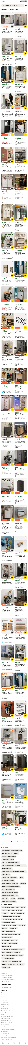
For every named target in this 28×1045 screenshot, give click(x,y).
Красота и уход (4, 1008)
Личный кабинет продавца (7, 975)
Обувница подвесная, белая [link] (7, 830)
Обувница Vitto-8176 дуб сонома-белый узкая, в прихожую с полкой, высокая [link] (19, 415)
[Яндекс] (11, 1039)
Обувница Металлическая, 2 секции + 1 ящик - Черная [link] (19, 194)
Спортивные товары (5, 1018)
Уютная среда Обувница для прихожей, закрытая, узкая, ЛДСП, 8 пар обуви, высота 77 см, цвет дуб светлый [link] (7, 638)
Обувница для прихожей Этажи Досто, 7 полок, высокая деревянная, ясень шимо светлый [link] (7, 556)
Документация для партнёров (8, 979)
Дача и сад (3, 1012)
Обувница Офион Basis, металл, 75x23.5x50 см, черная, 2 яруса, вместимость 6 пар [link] (7, 333)
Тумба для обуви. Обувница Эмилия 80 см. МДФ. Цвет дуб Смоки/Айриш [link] (20, 59)
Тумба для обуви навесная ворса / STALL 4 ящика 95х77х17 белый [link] (20, 803)
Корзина (19, 1043)
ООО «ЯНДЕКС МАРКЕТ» (10, 1037)
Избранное (14, 1043)
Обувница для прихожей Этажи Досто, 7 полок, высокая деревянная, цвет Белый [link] (7, 665)
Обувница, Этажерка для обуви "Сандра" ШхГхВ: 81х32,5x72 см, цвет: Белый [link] (20, 665)
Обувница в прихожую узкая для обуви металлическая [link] (7, 498)
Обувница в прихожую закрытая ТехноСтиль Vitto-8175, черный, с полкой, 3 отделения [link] (20, 583)
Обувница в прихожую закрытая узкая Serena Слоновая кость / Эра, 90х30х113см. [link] (20, 442)
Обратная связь (4, 1031)
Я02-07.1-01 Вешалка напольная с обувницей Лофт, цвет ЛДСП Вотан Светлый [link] (7, 583)
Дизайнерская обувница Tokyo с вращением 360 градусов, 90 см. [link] (7, 114)
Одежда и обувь (5, 1002)
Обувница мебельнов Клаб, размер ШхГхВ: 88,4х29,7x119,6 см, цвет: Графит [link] (7, 442)
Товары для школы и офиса (7, 1016)
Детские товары (5, 1024)
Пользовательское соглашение (8, 1029)
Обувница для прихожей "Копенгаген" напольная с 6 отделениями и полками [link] (20, 253)
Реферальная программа (6, 987)
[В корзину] (12, 26)
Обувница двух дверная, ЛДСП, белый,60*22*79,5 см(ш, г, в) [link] (7, 803)
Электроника (4, 1000)
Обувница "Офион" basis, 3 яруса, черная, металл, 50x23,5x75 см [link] (7, 388)
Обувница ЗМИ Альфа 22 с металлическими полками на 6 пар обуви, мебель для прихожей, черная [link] (7, 748)
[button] (26, 6)
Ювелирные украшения (6, 1026)
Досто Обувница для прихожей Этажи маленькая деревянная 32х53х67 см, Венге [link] (20, 830)
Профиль (25, 1043)
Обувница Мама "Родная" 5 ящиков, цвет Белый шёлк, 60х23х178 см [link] (20, 225)
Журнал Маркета (5, 1035)
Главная (3, 1043)
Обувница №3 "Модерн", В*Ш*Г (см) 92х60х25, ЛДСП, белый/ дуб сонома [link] (20, 748)
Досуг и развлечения (6, 992)
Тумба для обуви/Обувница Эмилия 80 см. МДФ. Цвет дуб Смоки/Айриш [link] (20, 32)
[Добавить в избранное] (12, 13)
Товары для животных (6, 1020)
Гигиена (3, 998)
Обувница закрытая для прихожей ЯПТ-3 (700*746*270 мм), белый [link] (7, 59)
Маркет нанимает (5, 1033)
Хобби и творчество (5, 1010)
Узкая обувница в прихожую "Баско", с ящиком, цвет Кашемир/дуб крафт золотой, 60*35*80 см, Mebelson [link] (20, 388)
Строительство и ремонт (6, 1022)
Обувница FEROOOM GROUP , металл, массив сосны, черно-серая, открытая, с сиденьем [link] (20, 556)
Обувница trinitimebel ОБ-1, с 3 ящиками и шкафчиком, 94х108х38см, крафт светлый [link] (20, 141)
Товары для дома (5, 1004)
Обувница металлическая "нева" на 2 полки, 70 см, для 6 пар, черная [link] (20, 333)
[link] (12, 850)
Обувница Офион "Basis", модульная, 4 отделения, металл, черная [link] (19, 114)
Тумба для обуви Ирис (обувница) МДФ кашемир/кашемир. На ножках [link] (7, 32)
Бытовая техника (5, 996)
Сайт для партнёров (5, 981)
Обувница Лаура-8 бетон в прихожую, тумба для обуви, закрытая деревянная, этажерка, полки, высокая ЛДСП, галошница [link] (20, 693)
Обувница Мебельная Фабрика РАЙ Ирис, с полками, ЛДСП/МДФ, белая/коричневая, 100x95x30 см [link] (20, 87)
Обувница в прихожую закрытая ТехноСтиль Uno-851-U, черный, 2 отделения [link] (7, 140)
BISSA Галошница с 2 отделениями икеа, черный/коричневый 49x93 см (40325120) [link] (20, 498)
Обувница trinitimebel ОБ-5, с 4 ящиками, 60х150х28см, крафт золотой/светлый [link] (7, 416)
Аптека (2, 1006)
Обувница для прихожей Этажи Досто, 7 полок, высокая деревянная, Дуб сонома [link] (7, 167)
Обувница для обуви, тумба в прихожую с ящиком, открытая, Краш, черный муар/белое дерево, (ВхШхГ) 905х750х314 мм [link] (20, 721)
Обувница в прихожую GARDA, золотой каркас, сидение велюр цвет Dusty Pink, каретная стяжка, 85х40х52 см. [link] (20, 638)
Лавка (8, 1043)
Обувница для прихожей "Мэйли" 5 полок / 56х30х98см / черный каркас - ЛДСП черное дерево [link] (7, 470)
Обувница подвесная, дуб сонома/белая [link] (20, 306)
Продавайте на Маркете (6, 977)
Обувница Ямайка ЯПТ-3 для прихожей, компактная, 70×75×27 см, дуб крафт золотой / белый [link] (20, 525)
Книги (2, 1014)
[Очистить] (22, 5)
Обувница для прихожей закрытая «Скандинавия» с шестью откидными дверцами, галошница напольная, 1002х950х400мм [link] (7, 195)
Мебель (3, 994)
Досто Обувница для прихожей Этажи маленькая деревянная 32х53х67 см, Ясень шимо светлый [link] (7, 253)
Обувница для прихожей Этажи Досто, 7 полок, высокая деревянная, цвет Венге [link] (7, 721)
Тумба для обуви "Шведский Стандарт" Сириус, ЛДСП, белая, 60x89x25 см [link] (7, 693)
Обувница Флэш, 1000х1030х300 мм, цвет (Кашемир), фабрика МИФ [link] (6, 225)
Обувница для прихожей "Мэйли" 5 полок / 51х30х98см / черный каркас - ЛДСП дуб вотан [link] (7, 306)
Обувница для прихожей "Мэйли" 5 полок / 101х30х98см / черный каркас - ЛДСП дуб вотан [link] (7, 610)
